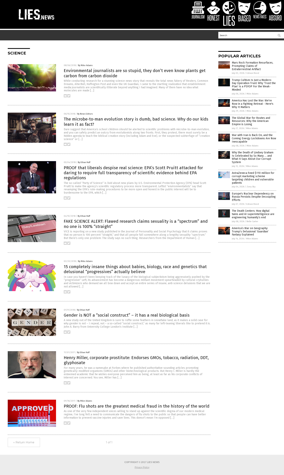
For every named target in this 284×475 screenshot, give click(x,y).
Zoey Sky (251, 186)
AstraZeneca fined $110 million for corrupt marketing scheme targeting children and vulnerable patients (253, 177)
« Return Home (23, 442)
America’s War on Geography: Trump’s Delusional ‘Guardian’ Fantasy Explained (250, 231)
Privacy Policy (142, 467)
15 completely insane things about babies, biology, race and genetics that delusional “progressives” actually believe (135, 269)
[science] (36, 20)
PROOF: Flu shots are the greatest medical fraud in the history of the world (136, 406)
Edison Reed (253, 73)
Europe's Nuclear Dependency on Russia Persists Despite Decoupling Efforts (254, 197)
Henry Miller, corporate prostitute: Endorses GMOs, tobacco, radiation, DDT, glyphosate (136, 360)
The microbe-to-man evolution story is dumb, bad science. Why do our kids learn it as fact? (136, 121)
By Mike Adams (85, 65)
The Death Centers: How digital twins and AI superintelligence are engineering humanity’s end (253, 214)
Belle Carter (252, 221)
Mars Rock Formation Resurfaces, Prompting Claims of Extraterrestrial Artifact (252, 66)
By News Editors (85, 114)
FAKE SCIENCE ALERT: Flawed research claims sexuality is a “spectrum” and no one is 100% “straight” (136, 224)
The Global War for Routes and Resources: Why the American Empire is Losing (251, 121)
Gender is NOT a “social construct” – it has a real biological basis (127, 315)
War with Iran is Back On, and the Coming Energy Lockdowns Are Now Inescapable (254, 138)
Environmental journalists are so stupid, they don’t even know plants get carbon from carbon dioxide (135, 73)
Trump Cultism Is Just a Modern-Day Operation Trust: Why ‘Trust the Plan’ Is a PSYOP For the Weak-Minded (254, 84)
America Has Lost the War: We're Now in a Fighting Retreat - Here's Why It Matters (252, 104)
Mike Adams (252, 94)
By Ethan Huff (84, 162)
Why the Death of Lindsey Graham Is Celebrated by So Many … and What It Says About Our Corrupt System (252, 157)
